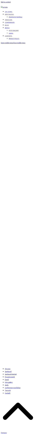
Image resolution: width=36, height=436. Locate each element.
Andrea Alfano (14, 217)
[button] (13, 43)
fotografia (4, 62)
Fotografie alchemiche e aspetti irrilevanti (16, 66)
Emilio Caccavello (24, 217)
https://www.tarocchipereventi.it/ (12, 227)
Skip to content (6, 2)
